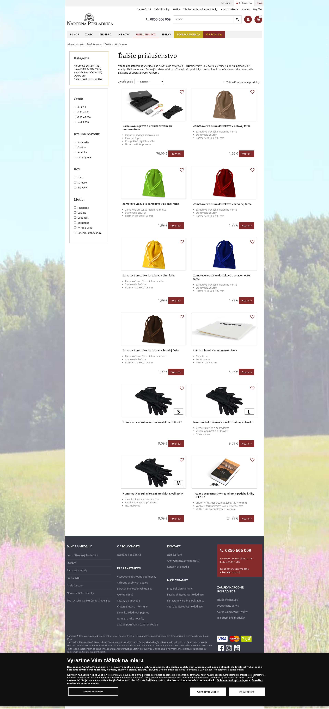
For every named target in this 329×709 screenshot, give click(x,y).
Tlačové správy (161, 9)
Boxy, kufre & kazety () (87, 69)
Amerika (82, 152)
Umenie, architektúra (89, 233)
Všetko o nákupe (229, 9)
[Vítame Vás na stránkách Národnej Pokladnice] (248, 19)
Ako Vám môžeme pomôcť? (183, 560)
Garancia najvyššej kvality (232, 611)
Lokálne (81, 212)
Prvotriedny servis (228, 605)
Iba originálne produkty (231, 617)
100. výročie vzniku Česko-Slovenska (88, 600)
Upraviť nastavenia (93, 691)
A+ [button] (260, 3)
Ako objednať (125, 594)
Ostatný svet (84, 157)
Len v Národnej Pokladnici (82, 555)
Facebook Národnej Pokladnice (185, 594)
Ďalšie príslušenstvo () (88, 79)
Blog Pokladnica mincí (180, 588)
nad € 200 (83, 122)
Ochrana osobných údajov (132, 582)
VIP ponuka (214, 34)
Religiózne (83, 222)
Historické (83, 207)
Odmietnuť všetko (208, 691)
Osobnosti (83, 217)
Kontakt (246, 9)
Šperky (166, 34)
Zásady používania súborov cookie (137, 624)
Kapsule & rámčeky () (88, 72)
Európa (81, 147)
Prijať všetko (247, 691)
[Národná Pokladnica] (90, 19)
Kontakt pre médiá (178, 566)
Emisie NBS (73, 578)
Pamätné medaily (77, 570)
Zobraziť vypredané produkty (243, 82)
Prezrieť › (176, 153)
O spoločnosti (144, 9)
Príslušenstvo (146, 34)
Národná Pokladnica (129, 554)
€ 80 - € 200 (84, 117)
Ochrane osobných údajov (232, 680)
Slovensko (83, 142)
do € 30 (81, 107)
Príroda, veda (85, 227)
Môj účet (257, 9)
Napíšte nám (174, 554)
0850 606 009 (160, 19)
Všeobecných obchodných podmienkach (191, 680)
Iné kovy (124, 34)
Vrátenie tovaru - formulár (132, 606)
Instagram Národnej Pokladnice (185, 600)
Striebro (105, 34)
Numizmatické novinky (80, 593)
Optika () (80, 75)
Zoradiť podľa (125, 81)
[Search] (237, 19)
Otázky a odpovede (128, 600)
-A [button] (257, 3)
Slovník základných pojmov (133, 612)
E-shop (74, 34)
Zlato (89, 34)
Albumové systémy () (87, 65)
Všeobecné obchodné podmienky (200, 9)
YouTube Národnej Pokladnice (185, 606)
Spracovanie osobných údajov (134, 588)
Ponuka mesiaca (188, 34)
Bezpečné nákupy (227, 599)
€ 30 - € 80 (83, 112)
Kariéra (176, 9)
